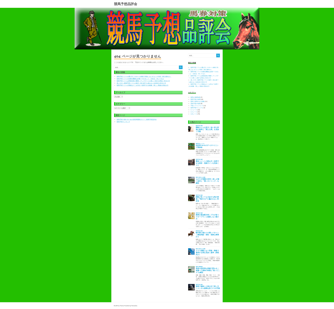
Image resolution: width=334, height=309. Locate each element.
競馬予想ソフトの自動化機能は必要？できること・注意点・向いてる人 (140, 79)
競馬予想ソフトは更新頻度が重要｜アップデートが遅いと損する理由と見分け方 (143, 81)
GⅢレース (194, 114)
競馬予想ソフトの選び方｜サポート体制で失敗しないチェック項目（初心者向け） (144, 76)
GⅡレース (194, 112)
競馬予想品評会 (125, 4)
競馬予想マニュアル (197, 107)
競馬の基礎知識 (195, 97)
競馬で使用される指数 (197, 101)
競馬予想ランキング (123, 122)
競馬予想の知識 (195, 99)
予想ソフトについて (197, 105)
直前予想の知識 (195, 103)
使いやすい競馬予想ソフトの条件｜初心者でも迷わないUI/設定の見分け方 (141, 83)
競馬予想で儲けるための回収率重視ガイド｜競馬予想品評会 (137, 119)
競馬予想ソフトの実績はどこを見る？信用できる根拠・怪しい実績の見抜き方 (142, 85)
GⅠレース (194, 110)
